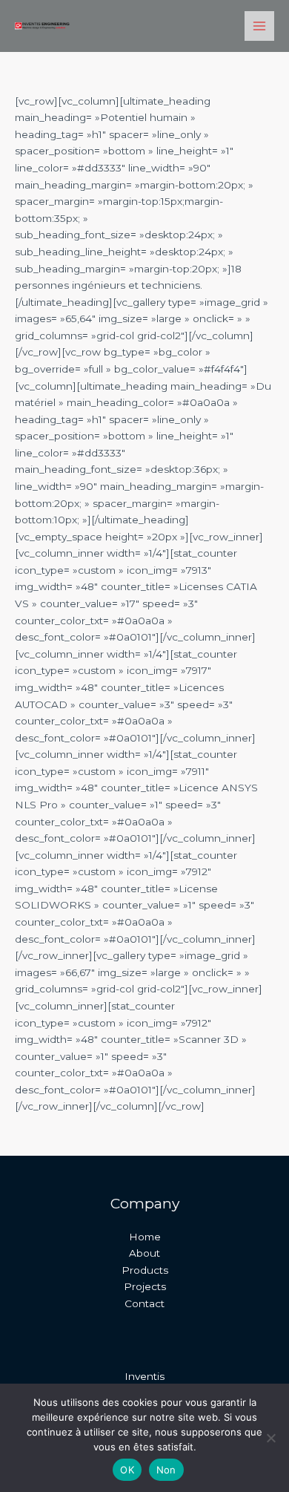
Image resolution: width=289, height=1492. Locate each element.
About (144, 1253)
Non (166, 1470)
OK (127, 1470)
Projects (145, 1286)
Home (145, 1237)
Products (145, 1270)
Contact (144, 1303)
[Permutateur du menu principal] (260, 26)
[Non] (270, 1437)
